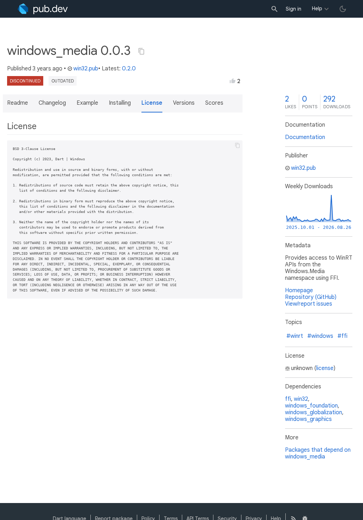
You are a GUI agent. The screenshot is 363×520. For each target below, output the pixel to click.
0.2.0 (129, 68)
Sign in (293, 9)
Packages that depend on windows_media (318, 453)
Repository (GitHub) (310, 297)
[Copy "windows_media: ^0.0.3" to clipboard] (141, 51)
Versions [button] (184, 102)
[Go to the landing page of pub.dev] (43, 9)
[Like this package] (232, 80)
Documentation (305, 137)
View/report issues (308, 303)
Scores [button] (214, 102)
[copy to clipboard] (237, 145)
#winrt (294, 336)
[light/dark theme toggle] (343, 9)
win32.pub (85, 68)
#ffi (342, 336)
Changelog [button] (52, 102)
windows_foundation (311, 405)
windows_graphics (308, 419)
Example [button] (87, 102)
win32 (301, 399)
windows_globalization (313, 412)
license (325, 368)
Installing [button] (120, 102)
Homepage (299, 290)
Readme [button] (17, 102)
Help (317, 8)
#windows (320, 336)
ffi (288, 399)
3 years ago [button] (47, 68)
